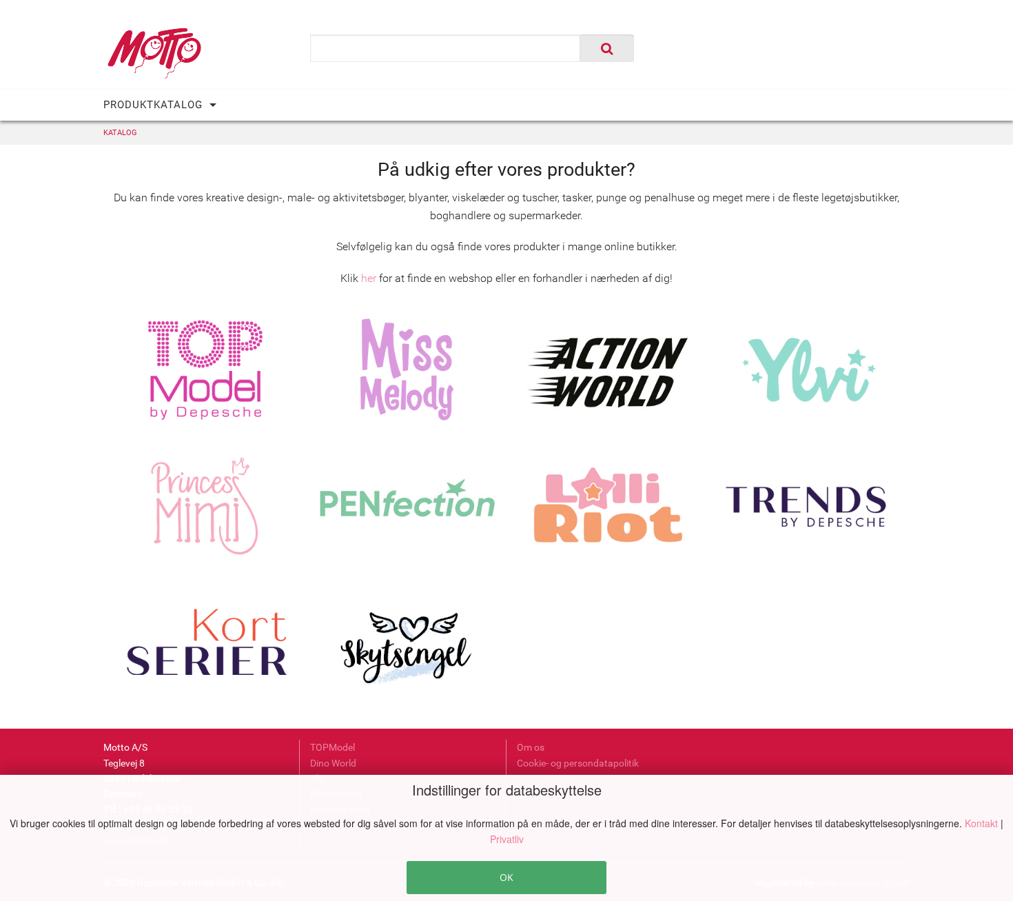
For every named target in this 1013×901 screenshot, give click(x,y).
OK (506, 877)
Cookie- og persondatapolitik (578, 763)
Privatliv (507, 839)
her (368, 278)
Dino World (333, 763)
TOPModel (332, 747)
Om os (530, 747)
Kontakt (983, 823)
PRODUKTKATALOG (153, 105)
